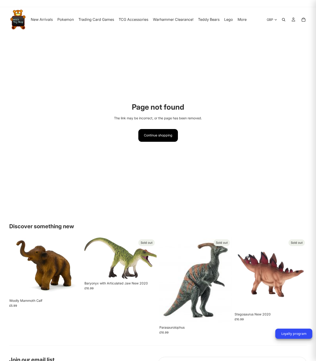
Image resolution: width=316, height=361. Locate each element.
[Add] (74, 289)
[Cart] (303, 20)
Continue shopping (158, 135)
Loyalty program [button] (294, 333)
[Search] (284, 20)
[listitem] (242, 19)
